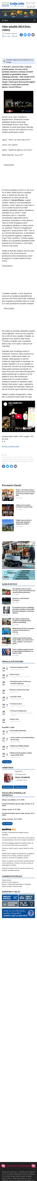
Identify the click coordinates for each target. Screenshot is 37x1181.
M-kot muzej (14, 674)
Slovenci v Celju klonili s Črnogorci (20, 599)
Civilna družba (6, 880)
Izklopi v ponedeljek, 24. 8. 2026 (13, 800)
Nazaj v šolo (14, 719)
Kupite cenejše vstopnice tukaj (12, 886)
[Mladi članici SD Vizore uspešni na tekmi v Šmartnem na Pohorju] (6, 631)
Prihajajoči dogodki (12, 661)
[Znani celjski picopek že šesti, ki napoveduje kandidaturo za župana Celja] (6, 652)
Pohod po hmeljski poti (18, 711)
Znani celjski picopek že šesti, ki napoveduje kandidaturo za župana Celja (23, 651)
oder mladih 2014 (7, 459)
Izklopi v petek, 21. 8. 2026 (11, 809)
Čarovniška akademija (18, 730)
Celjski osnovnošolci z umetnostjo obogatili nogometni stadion (24, 522)
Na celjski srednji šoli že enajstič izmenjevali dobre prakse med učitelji (21, 620)
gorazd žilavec (8, 457)
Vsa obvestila (7, 823)
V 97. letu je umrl (20, 774)
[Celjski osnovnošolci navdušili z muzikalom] (8, 516)
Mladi (5, 455)
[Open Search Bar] (34, 20)
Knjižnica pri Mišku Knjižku (19, 746)
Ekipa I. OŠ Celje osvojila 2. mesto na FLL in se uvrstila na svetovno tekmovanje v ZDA (25, 492)
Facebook (21, 34)
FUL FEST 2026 (15, 697)
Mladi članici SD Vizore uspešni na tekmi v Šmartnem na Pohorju (23, 630)
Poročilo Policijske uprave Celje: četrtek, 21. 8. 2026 (18, 804)
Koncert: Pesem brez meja (19, 690)
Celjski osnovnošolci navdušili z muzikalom (24, 506)
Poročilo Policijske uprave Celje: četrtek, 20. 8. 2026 (18, 814)
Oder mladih (29, 457)
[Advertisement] (18, 47)
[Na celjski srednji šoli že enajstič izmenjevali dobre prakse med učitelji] (6, 621)
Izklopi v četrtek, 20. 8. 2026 (12, 819)
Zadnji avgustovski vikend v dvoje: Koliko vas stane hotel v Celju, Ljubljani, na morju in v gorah (23, 640)
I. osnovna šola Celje (19, 457)
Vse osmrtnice (7, 787)
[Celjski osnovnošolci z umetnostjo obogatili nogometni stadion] (8, 531)
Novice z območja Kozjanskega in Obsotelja (16, 884)
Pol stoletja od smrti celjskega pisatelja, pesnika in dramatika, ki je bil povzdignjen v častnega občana (23, 610)
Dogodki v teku (8, 727)
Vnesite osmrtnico (20, 787)
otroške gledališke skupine (20, 459)
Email (33, 34)
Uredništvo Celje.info (11, 33)
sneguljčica (17, 461)
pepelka (11, 461)
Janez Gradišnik (22, 777)
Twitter (25, 34)
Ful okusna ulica (16, 704)
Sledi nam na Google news (29, 34)
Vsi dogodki (7, 762)
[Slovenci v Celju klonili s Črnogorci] (6, 601)
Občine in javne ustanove (10, 882)
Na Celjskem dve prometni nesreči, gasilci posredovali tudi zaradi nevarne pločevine (23, 590)
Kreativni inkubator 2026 (19, 667)
